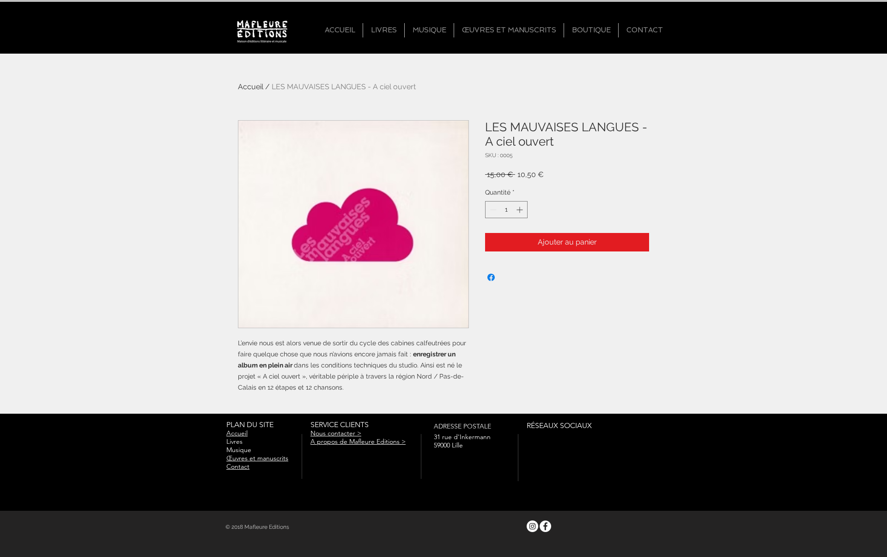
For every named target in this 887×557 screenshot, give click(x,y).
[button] (383, 30)
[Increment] (520, 210)
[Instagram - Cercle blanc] (532, 526)
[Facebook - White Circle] (545, 526)
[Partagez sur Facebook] (491, 277)
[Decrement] (492, 210)
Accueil (250, 86)
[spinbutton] (506, 210)
